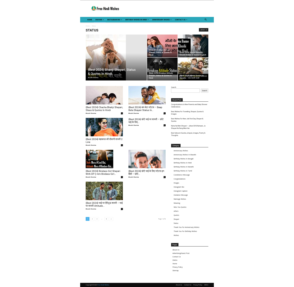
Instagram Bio (113, 20)
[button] (205, 20)
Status (176, 223)
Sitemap (175, 270)
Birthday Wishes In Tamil (183, 171)
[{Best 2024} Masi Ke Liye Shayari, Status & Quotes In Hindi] (162, 46)
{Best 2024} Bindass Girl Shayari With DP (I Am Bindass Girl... (103, 172)
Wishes (176, 235)
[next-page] (111, 219)
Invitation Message (181, 195)
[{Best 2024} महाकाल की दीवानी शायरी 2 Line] (104, 127)
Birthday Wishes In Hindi (136, 20)
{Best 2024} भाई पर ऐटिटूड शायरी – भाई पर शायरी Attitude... (104, 204)
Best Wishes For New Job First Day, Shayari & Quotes (187, 120)
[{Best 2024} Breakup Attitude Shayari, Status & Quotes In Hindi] (162, 66)
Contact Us (180, 20)
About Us (175, 250)
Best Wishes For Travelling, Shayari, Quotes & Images (187, 113)
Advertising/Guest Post (180, 253)
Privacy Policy (177, 267)
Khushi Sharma (93, 77)
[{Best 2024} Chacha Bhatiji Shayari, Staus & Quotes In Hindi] (104, 95)
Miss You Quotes (180, 207)
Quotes (176, 215)
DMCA (174, 260)
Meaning (177, 203)
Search (173, 87)
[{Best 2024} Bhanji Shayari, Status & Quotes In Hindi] (116, 61)
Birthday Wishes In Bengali (183, 159)
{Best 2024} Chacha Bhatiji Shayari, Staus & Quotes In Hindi (104, 109)
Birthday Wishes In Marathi (184, 167)
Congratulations (179, 179)
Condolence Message (182, 175)
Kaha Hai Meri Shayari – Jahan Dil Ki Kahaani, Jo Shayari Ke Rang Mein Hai (188, 127)
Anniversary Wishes (161, 20)
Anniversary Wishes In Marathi (185, 155)
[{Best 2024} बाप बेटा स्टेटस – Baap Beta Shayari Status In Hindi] (147, 95)
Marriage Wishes (180, 199)
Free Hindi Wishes (103, 285)
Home (89, 20)
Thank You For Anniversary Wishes (186, 227)
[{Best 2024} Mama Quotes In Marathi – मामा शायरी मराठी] (193, 69)
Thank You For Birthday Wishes (185, 231)
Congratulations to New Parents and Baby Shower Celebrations (189, 105)
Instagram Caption (180, 191)
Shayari (98, 20)
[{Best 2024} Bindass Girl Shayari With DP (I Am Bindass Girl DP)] (104, 159)
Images (176, 183)
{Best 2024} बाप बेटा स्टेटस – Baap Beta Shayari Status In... (145, 109)
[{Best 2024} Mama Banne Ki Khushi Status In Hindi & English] (193, 46)
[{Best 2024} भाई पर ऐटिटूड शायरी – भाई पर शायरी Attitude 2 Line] (104, 191)
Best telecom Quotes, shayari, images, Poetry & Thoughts (188, 134)
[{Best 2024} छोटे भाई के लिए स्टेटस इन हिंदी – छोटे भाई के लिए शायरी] (147, 159)
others (176, 211)
